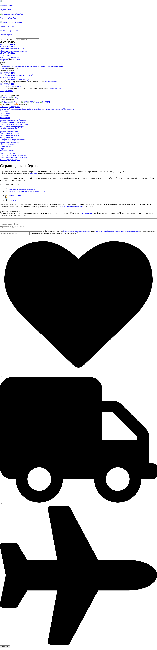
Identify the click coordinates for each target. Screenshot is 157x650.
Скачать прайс (69, 109)
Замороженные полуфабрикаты (13, 120)
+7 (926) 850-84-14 (7, 46)
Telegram (17, 97)
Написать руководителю (10, 57)
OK (31, 102)
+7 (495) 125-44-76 (7, 44)
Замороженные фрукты (10, 135)
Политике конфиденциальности (71, 206)
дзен (37, 102)
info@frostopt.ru (6, 55)
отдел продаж (86, 213)
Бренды (19, 66)
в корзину (4, 60)
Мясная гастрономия (8, 144)
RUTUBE (46, 102)
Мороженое (5, 118)
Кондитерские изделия (9, 142)
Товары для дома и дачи (10, 160)
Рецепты (25, 66)
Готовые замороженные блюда (13, 122)
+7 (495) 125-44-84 (7, 53)
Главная (3, 69)
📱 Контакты (10, 200)
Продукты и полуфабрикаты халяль (15, 124)
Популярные (5, 113)
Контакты (59, 66)
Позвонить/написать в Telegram (13, 51)
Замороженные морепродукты (12, 126)
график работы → (52, 82)
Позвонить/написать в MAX (12, 49)
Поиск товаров (9, 40)
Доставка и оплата (37, 66)
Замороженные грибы (9, 137)
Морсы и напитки (7, 151)
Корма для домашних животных (13, 157)
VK (25, 102)
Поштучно (4, 115)
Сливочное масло (7, 153)
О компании (50, 66)
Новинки (4, 111)
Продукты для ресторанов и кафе (14, 155)
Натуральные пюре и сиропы (12, 140)
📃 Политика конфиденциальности (20, 189)
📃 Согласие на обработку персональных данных (25, 191)
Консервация (5, 146)
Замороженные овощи (9, 133)
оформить (16, 60)
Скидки (12, 66)
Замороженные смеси (9, 129)
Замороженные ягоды (9, 131)
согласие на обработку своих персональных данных (118, 231)
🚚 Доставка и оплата (14, 195)
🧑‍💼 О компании (11, 198)
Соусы (2, 149)
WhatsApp (6, 97)
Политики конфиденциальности (76, 231)
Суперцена (4, 66)
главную (33, 174)
